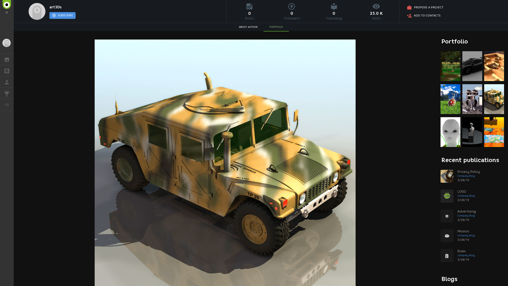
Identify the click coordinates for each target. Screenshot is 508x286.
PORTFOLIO (276, 26)
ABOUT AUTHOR (248, 26)
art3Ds (55, 7)
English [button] (9, 105)
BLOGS (7, 70)
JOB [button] (7, 82)
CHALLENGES (7, 93)
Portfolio (455, 41)
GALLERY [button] (7, 59)
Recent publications (470, 160)
